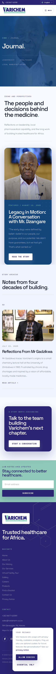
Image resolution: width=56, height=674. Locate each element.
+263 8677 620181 (11, 2)
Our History (7, 564)
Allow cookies (27, 657)
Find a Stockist (8, 590)
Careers (5, 581)
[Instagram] (11, 639)
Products (6, 586)
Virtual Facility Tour (10, 573)
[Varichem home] (14, 10)
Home (4, 38)
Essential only (25, 664)
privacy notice (22, 650)
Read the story (20, 256)
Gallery (5, 577)
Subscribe (27, 493)
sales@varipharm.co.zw (12, 620)
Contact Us (7, 595)
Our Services (7, 568)
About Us (6, 560)
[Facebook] (5, 639)
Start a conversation (24, 443)
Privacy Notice (8, 599)
